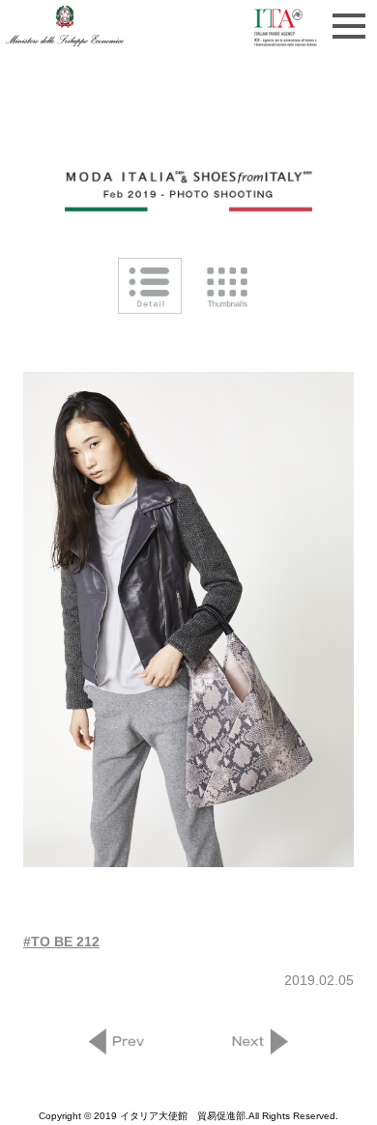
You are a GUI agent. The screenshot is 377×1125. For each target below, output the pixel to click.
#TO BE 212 (61, 941)
